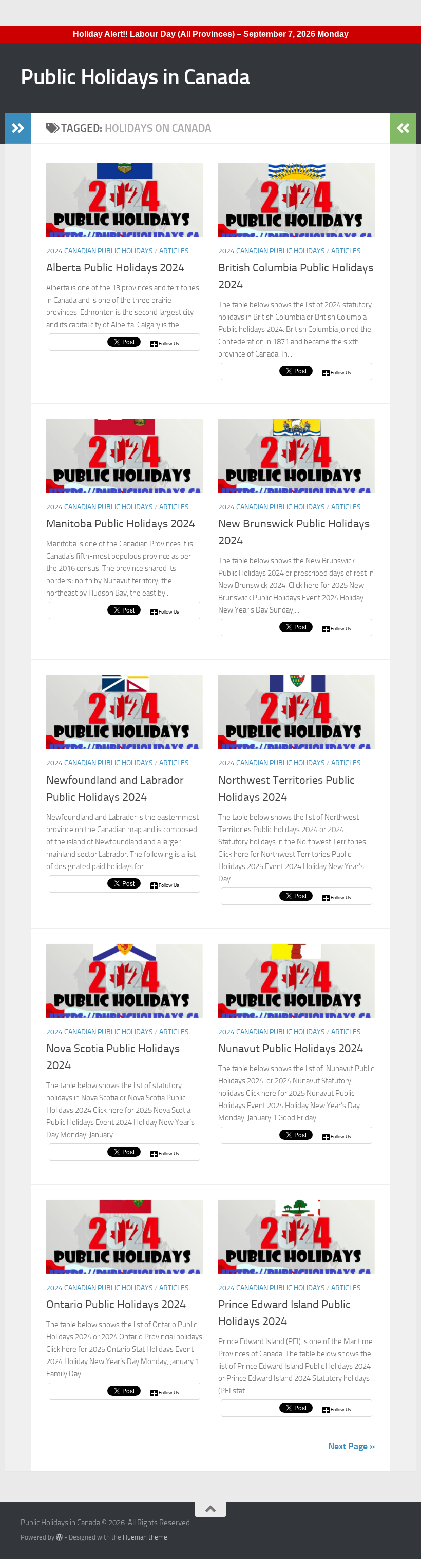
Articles (174, 251)
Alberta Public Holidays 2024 (115, 267)
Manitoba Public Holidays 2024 (120, 523)
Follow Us (169, 344)
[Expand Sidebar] (18, 128)
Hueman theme (145, 1537)
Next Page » (351, 1446)
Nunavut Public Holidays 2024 (290, 1048)
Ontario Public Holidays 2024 (116, 1304)
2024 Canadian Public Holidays (99, 251)
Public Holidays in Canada (135, 77)
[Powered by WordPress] (59, 1537)
